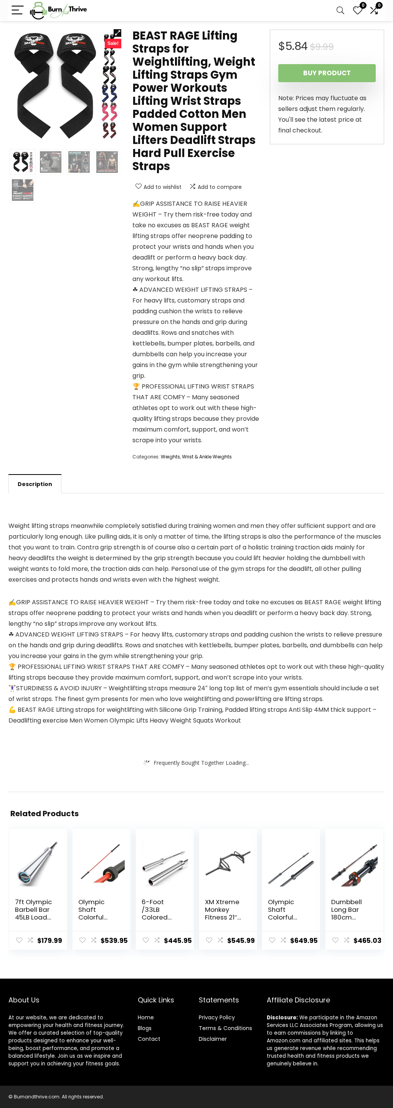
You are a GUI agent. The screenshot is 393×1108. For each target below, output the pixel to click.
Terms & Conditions (225, 1028)
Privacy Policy (217, 1017)
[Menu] (17, 10)
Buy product (327, 73)
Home (146, 1017)
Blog (143, 1028)
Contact (149, 1039)
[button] (117, 33)
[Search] (340, 10)
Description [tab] (35, 484)
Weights (170, 456)
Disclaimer (213, 1039)
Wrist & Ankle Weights (207, 456)
